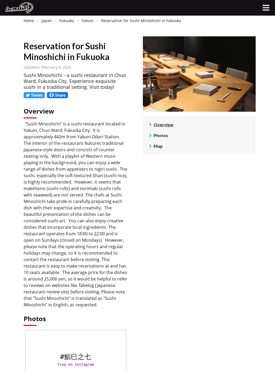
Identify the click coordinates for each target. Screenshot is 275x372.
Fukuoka (66, 20)
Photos (161, 135)
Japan (47, 20)
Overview (163, 124)
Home (29, 20)
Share (60, 95)
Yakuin (88, 20)
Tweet (36, 95)
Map (158, 146)
